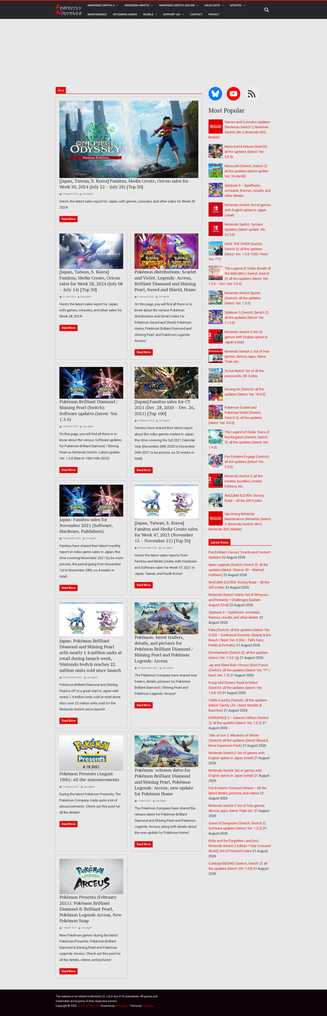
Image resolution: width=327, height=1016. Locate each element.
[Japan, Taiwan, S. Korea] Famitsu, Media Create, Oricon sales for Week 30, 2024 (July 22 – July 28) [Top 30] (123, 184)
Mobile (148, 14)
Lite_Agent (87, 194)
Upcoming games (125, 14)
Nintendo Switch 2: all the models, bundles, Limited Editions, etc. (244, 481)
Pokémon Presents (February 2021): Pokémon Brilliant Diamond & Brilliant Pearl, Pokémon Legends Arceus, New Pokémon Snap (90, 909)
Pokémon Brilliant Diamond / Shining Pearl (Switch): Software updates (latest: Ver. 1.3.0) (88, 410)
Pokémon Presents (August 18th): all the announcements (89, 776)
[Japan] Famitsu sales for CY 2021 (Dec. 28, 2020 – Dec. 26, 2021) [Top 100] (165, 407)
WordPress (121, 1005)
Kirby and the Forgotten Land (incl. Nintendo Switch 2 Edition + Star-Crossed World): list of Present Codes (240, 846)
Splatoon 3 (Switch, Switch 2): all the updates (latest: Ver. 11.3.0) (247, 317)
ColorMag (148, 1005)
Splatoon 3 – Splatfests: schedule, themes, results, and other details (247, 190)
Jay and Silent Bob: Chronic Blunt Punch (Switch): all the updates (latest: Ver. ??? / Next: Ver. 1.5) (239, 670)
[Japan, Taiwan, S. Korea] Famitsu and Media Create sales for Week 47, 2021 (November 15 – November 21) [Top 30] (166, 532)
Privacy (213, 14)
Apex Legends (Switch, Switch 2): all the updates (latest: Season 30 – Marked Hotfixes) (238, 570)
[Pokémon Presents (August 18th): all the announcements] (91, 753)
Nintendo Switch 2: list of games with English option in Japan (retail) (246, 337)
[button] (116, 5)
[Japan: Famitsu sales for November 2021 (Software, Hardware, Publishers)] (91, 501)
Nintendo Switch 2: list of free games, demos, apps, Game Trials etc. (247, 356)
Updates (235, 5)
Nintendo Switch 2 (101, 5)
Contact (196, 14)
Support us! (171, 14)
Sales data (212, 5)
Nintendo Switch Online (177, 5)
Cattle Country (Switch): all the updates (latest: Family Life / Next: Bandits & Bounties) (238, 705)
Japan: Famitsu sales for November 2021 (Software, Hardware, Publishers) (86, 525)
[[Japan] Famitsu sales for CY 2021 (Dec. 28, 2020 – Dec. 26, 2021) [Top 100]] (166, 383)
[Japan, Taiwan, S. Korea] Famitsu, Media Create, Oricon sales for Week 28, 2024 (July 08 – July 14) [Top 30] (91, 280)
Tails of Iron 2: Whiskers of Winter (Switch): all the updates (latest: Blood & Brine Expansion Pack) (238, 740)
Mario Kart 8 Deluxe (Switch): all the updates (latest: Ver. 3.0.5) (246, 152)
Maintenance (97, 14)
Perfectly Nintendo (88, 1005)
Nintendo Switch (137, 5)
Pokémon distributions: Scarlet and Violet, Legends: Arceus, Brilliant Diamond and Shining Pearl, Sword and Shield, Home (165, 280)
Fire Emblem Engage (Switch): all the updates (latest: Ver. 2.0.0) (247, 462)
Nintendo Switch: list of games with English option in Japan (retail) (248, 210)
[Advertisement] (163, 47)
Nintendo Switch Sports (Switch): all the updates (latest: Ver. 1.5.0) (243, 298)
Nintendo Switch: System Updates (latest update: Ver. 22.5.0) (245, 229)
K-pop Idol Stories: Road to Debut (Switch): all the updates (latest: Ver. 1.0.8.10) (235, 688)
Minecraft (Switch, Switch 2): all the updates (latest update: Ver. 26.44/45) (247, 171)
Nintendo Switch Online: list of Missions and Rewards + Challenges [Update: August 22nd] (238, 600)
